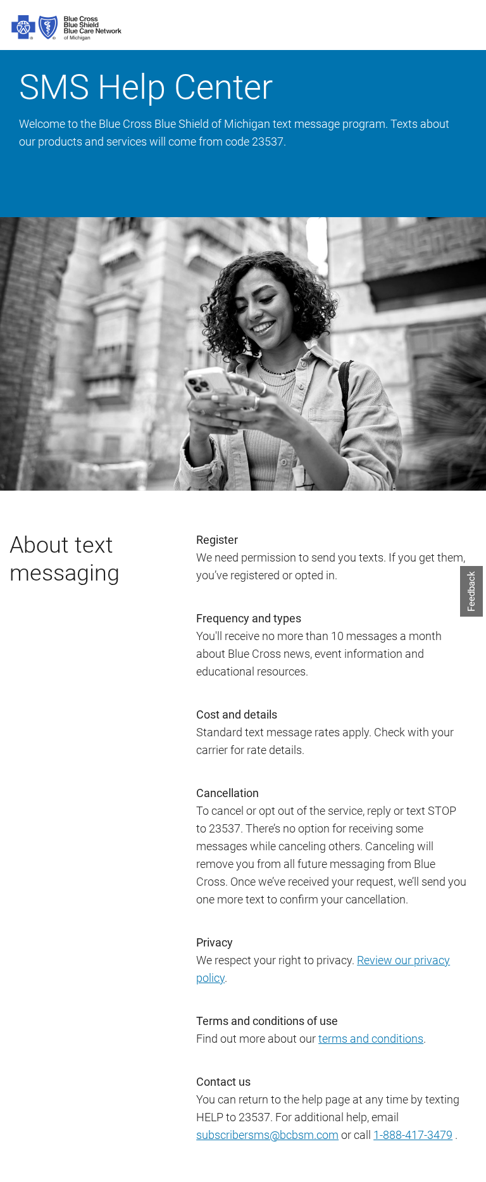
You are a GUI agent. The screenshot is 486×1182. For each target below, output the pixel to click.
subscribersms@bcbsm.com (267, 1134)
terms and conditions (370, 1038)
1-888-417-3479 (412, 1134)
